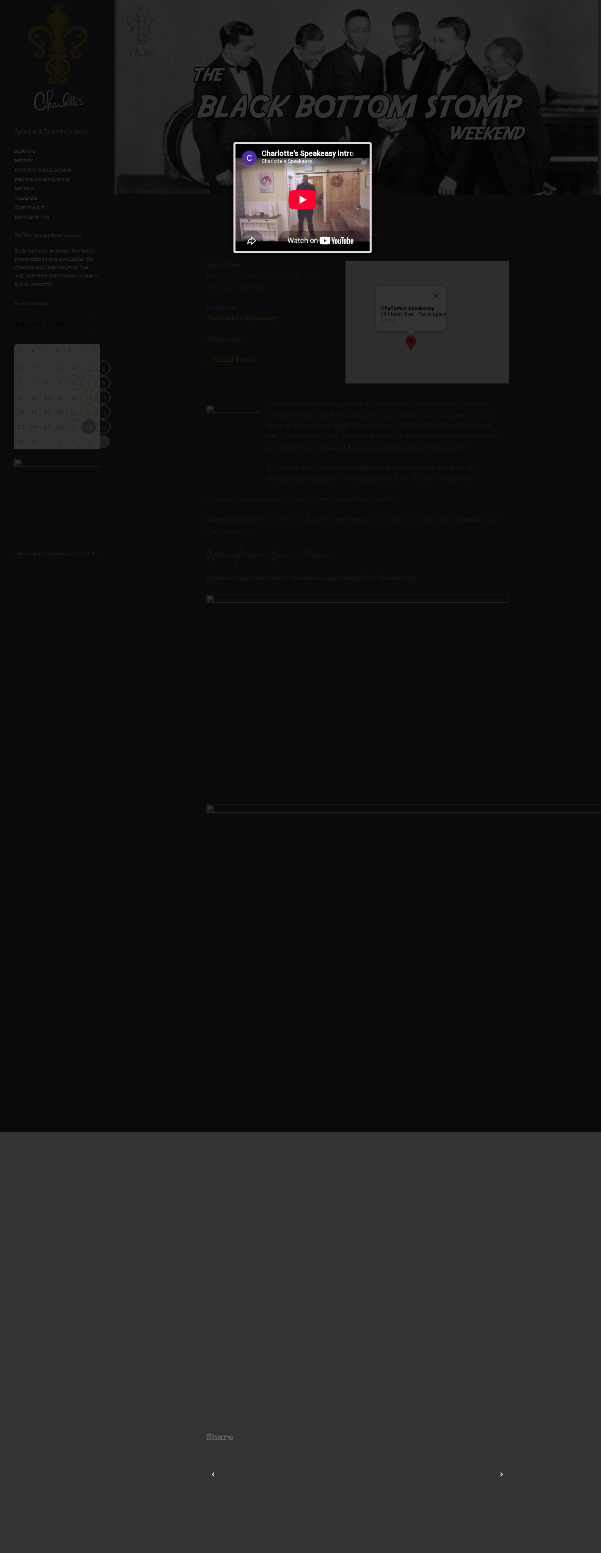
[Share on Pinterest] (263, 1438)
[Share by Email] (284, 1438)
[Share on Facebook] (243, 1438)
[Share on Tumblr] (273, 1438)
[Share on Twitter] (253, 1438)
